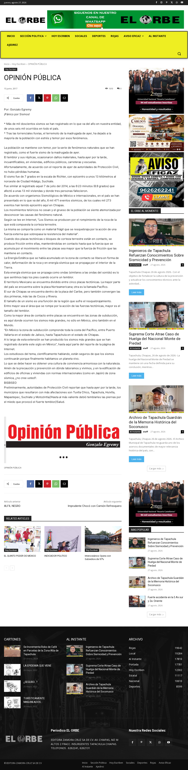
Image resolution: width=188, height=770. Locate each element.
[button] (179, 53)
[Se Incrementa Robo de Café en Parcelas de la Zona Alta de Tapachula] (12, 651)
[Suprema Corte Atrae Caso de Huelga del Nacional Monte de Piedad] (156, 316)
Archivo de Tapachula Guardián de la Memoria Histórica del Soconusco (155, 422)
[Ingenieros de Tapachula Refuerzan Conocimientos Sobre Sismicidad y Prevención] (156, 232)
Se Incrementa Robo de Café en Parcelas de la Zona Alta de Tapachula (41, 650)
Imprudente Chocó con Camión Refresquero (95, 506)
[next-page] (12, 568)
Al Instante (135, 265)
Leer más (136, 292)
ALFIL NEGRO (12, 506)
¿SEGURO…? (30, 682)
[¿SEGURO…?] (12, 686)
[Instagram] (161, 3)
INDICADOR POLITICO (55, 555)
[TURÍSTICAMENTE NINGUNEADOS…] (12, 702)
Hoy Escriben (19, 64)
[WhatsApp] (177, 3)
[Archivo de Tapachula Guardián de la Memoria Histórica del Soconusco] (156, 399)
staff (145, 264)
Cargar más (155, 468)
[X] (172, 3)
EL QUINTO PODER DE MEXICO (20, 555)
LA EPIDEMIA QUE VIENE (37, 665)
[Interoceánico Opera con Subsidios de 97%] (103, 539)
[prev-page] (6, 568)
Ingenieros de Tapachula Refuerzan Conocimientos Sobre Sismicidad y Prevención (156, 255)
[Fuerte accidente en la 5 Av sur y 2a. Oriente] (137, 601)
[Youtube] (182, 3)
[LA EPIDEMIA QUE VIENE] (12, 670)
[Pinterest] (166, 3)
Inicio (7, 64)
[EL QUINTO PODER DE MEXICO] (22, 539)
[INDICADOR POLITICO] (62, 539)
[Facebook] (156, 3)
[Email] (64, 98)
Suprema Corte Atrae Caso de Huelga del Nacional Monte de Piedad (154, 338)
